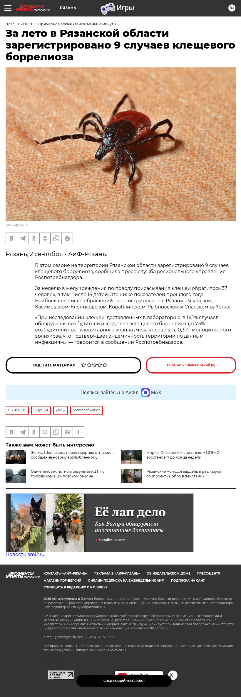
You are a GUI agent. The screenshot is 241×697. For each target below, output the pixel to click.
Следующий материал (124, 681)
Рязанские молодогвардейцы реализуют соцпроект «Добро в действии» (184, 473)
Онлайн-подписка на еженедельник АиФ (126, 581)
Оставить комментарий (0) (191, 365)
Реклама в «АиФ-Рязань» (117, 573)
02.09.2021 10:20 (20, 24)
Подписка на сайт (188, 581)
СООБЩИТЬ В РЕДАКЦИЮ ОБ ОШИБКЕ (75, 587)
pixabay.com (17, 224)
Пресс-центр (208, 573)
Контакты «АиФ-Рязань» (65, 573)
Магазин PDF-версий (62, 581)
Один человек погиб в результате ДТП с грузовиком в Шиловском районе (67, 473)
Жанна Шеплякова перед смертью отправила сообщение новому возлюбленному (73, 454)
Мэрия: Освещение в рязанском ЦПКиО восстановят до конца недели (183, 454)
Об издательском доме (168, 573)
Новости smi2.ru (25, 554)
